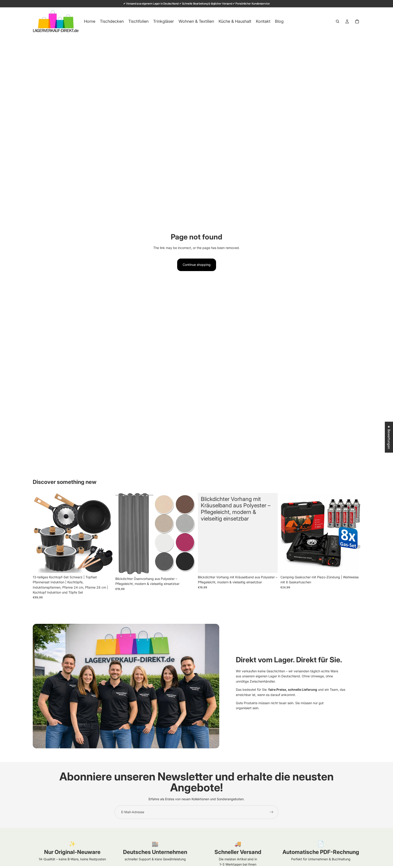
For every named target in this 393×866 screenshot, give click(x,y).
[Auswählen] (188, 567)
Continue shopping (197, 265)
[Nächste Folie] (106, 533)
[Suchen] (338, 21)
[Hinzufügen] (105, 566)
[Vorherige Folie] (39, 533)
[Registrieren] (271, 812)
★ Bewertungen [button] (389, 437)
